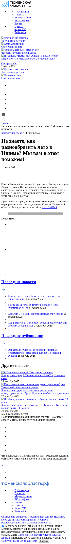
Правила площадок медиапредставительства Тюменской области (26, 521)
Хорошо (44, 541)
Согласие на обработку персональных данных (27, 516)
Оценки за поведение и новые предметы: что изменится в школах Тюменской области (34, 352)
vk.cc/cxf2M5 (49, 207)
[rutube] (10, 103)
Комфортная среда (11, 133)
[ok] (10, 89)
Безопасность (15, 296)
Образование (15, 349)
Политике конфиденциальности (19, 540)
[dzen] (10, 108)
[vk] (10, 85)
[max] (10, 99)
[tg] (10, 94)
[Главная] (16, 6)
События (13, 313)
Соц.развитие (15, 322)
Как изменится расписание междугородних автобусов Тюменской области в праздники (35, 392)
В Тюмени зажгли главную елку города (41, 313)
